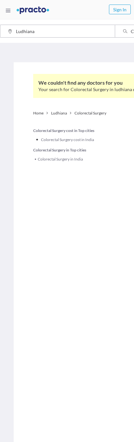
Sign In (120, 9)
